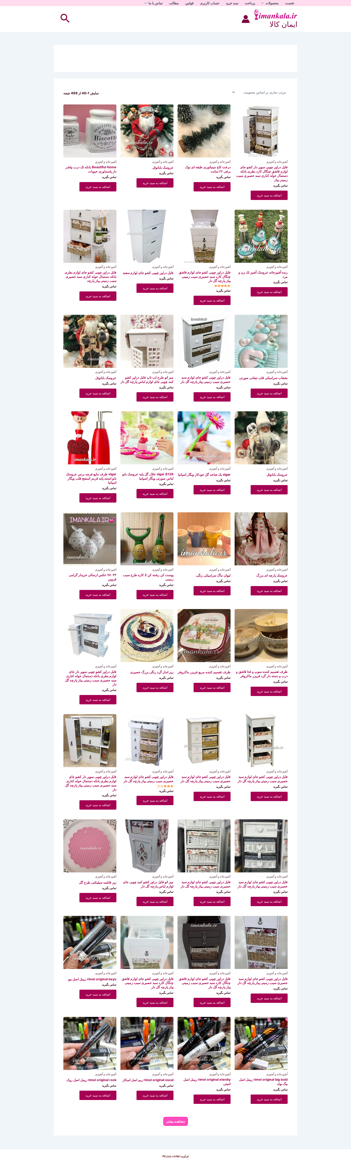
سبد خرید (232, 3)
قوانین (189, 3)
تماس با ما (155, 3)
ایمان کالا (283, 24)
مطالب (174, 3)
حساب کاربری (209, 3)
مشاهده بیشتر (175, 1121)
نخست (289, 3)
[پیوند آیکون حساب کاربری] (246, 19)
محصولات (272, 3)
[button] (263, 3)
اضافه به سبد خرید (269, 195)
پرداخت (250, 3)
